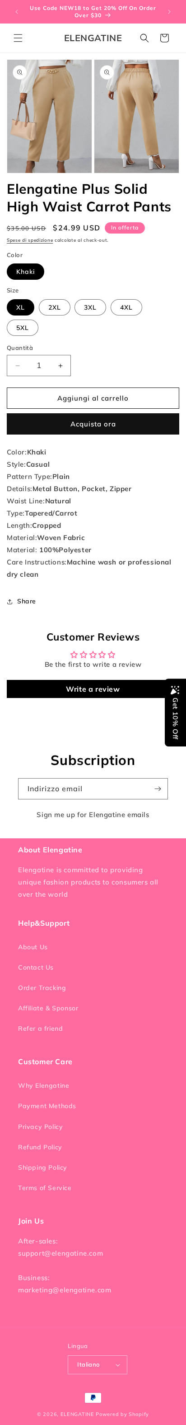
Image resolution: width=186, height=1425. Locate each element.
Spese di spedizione (30, 240)
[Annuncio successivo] (169, 12)
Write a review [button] (93, 688)
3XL (90, 307)
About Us (33, 947)
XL (20, 307)
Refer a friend (40, 1028)
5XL (22, 328)
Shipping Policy (42, 1167)
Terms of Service (45, 1188)
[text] (93, 452)
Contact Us (36, 967)
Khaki (25, 272)
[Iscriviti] (157, 788)
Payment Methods (47, 1106)
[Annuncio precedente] (17, 12)
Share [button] (26, 601)
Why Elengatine (43, 1085)
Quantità (20, 347)
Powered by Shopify (122, 1414)
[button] (18, 38)
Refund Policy (40, 1147)
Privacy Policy (40, 1127)
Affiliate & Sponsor (48, 1008)
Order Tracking (42, 988)
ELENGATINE (77, 1414)
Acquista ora (93, 424)
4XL (126, 307)
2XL (54, 307)
